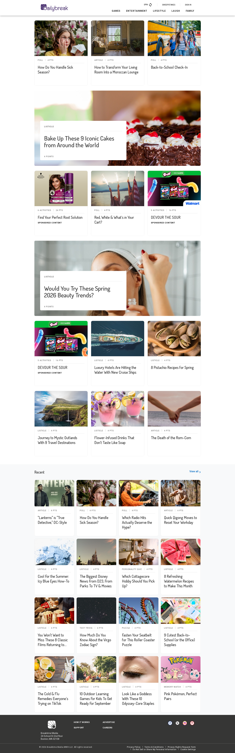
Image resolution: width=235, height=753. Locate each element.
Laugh (176, 11)
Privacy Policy (133, 747)
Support (79, 727)
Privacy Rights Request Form (182, 747)
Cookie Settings (188, 749)
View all (193, 471)
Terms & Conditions (154, 747)
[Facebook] (170, 723)
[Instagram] (185, 723)
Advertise (109, 722)
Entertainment (136, 11)
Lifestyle (159, 11)
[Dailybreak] (54, 7)
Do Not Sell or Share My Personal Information (154, 749)
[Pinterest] (192, 723)
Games (116, 11)
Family (190, 11)
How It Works (82, 722)
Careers (107, 727)
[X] (177, 723)
